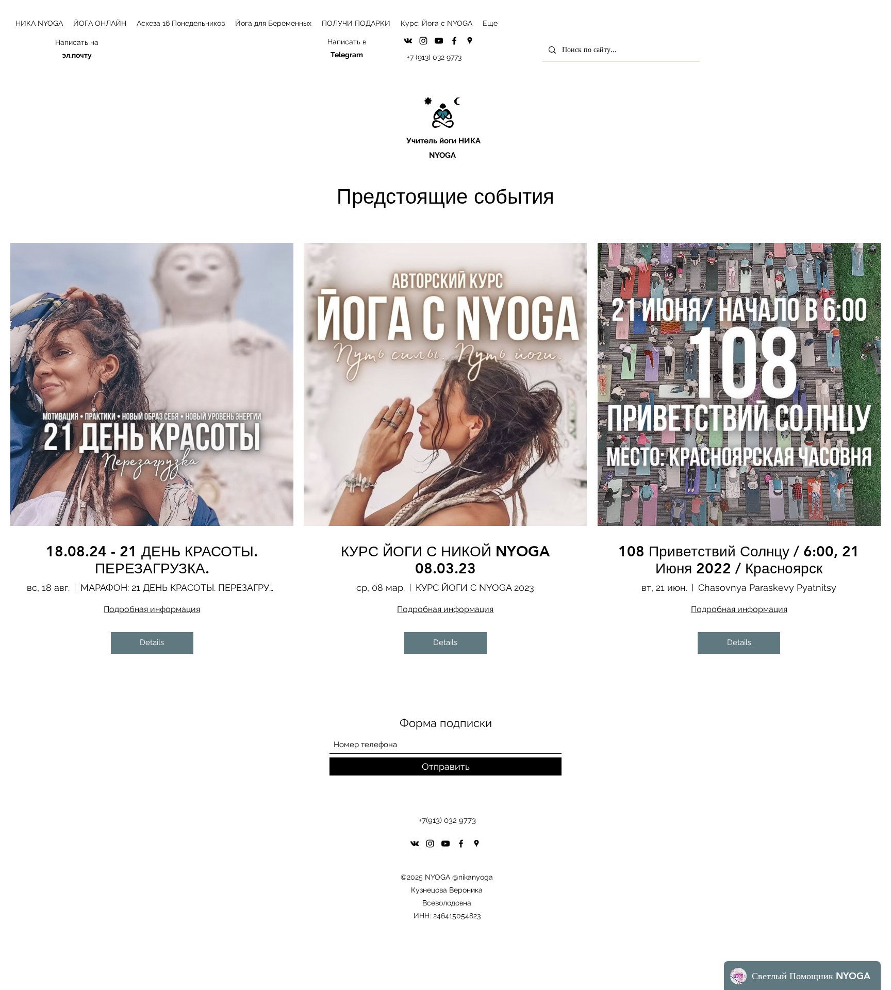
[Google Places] (470, 41)
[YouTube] (439, 41)
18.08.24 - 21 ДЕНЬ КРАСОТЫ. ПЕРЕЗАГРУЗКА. (152, 560)
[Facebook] (454, 41)
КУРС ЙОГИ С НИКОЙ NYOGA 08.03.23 (445, 560)
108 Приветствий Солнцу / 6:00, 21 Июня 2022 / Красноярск (739, 560)
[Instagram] (423, 41)
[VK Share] (408, 41)
